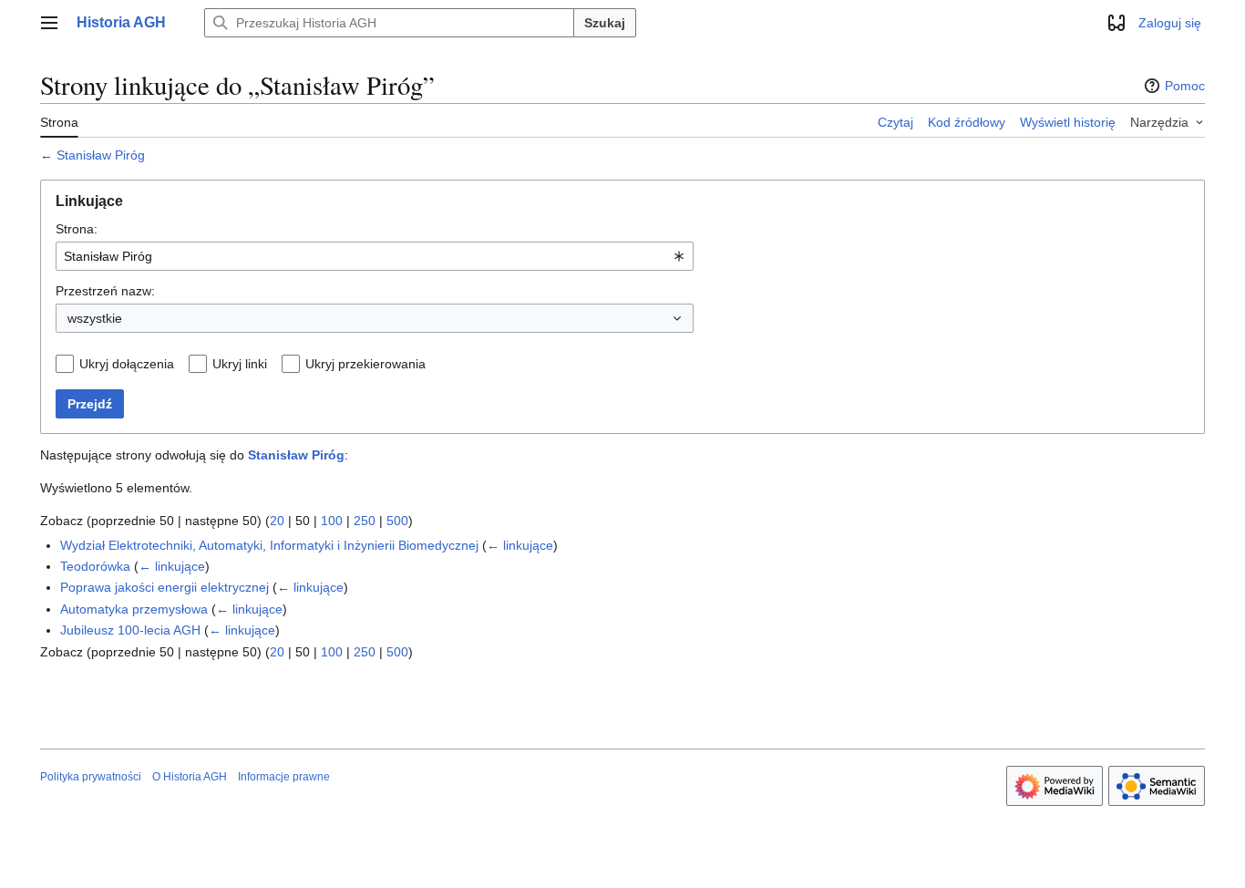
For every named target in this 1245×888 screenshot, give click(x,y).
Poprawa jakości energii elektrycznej (164, 587)
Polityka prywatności (90, 776)
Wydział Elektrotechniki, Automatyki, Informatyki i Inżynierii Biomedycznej (269, 545)
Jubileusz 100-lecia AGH (130, 630)
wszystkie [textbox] (94, 318)
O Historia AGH (189, 776)
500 (397, 520)
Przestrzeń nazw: (105, 291)
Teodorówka (95, 566)
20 (277, 520)
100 (332, 520)
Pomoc (1185, 85)
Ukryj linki (239, 363)
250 (365, 520)
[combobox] (375, 256)
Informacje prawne (284, 776)
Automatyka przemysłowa (134, 609)
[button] (49, 22)
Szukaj (604, 22)
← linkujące (520, 545)
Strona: (77, 229)
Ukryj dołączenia (126, 363)
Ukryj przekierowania (365, 363)
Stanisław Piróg (101, 155)
